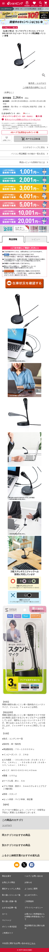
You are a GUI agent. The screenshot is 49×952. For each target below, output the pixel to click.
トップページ (6, 9)
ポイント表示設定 (9, 927)
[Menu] (3, 3)
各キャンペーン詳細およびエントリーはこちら (23, 119)
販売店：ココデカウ (37, 83)
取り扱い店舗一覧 (9, 901)
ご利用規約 (29, 901)
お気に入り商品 (8, 882)
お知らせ (28, 882)
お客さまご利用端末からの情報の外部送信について (35, 916)
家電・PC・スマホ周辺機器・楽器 (28, 9)
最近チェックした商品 (11, 889)
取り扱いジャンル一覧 (11, 895)
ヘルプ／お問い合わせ (34, 876)
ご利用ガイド (7, 933)
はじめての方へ (31, 895)
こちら (32, 943)
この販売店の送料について (34, 87)
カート (5, 914)
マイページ (6, 920)
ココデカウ (7, 825)
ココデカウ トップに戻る (34, 147)
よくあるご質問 (31, 889)
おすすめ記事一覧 (9, 908)
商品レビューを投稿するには (32, 162)
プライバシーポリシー (34, 908)
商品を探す (6, 876)
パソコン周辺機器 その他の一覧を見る (28, 154)
